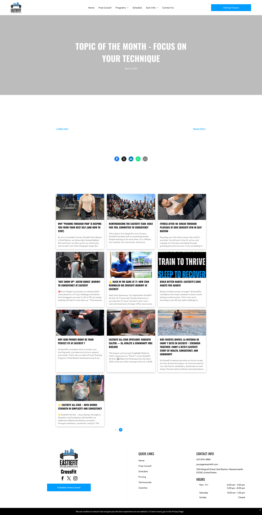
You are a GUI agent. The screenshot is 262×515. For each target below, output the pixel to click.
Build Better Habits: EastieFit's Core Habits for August (180, 283)
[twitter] (68, 478)
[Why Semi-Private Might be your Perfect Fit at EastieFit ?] (80, 323)
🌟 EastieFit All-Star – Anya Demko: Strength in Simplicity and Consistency (80, 406)
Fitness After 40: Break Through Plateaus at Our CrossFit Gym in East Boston (181, 227)
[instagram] (75, 478)
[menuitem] (91, 7)
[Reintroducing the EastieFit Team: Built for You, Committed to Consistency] (131, 207)
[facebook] (62, 478)
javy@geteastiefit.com (207, 464)
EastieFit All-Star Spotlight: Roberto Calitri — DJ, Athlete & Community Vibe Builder (130, 343)
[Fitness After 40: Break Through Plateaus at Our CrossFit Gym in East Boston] (182, 207)
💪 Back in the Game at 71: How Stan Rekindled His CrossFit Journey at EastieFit (129, 285)
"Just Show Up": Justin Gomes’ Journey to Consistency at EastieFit (79, 283)
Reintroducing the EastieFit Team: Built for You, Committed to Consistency (131, 225)
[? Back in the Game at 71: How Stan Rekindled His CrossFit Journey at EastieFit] (131, 265)
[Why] (80, 207)
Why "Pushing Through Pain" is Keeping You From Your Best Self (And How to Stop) (79, 227)
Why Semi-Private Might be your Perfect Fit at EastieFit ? (76, 341)
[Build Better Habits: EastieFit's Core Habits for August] (182, 265)
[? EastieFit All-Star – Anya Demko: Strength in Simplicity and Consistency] (80, 388)
